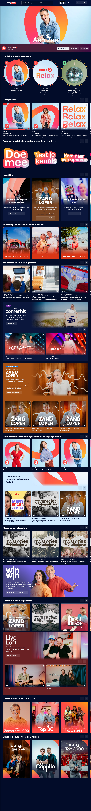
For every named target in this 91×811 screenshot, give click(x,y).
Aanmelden (83, 3)
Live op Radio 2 (10, 99)
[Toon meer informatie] (29, 104)
